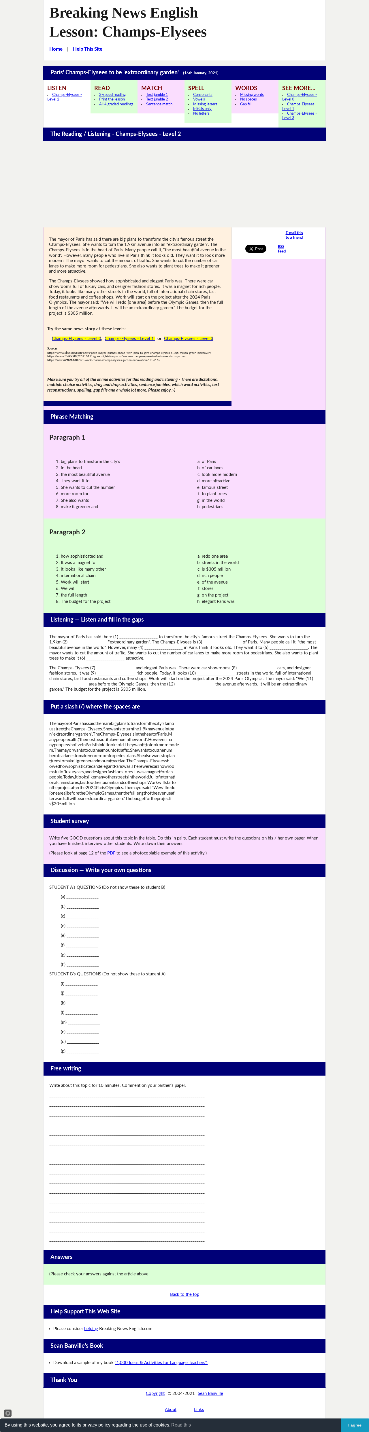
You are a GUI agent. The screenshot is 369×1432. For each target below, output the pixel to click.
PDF (111, 853)
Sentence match (159, 104)
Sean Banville (210, 1393)
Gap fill (245, 104)
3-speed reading (112, 95)
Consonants (202, 95)
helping (91, 1329)
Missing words (252, 95)
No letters (201, 113)
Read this (181, 1424)
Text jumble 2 (157, 99)
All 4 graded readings (116, 104)
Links (199, 1410)
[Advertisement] (184, 184)
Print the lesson (112, 99)
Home (56, 49)
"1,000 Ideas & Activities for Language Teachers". (161, 1363)
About (170, 1410)
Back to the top (184, 1294)
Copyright (155, 1393)
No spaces (248, 99)
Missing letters (205, 104)
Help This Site (87, 49)
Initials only (202, 109)
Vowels (199, 99)
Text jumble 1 (157, 95)
